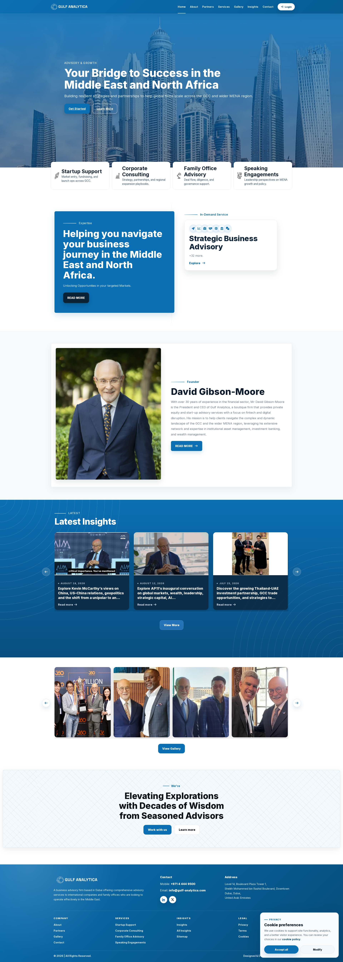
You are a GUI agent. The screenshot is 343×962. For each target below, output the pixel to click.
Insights (253, 6)
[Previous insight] (46, 572)
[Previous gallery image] (46, 703)
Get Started (77, 108)
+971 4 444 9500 (183, 884)
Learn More (105, 108)
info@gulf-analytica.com (187, 890)
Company (61, 918)
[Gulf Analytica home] (68, 7)
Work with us (157, 830)
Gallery (238, 6)
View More (171, 625)
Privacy (243, 924)
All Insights (184, 930)
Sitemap (182, 936)
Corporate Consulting (129, 930)
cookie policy (291, 939)
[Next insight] (297, 572)
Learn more (187, 830)
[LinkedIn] (163, 899)
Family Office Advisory (129, 936)
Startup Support (125, 924)
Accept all (281, 949)
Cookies (243, 936)
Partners (208, 6)
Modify (317, 949)
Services (224, 6)
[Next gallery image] (297, 703)
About (194, 6)
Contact (268, 6)
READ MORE (76, 298)
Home (182, 6)
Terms (242, 930)
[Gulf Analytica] (100, 879)
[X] (172, 899)
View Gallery (171, 748)
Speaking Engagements (130, 942)
